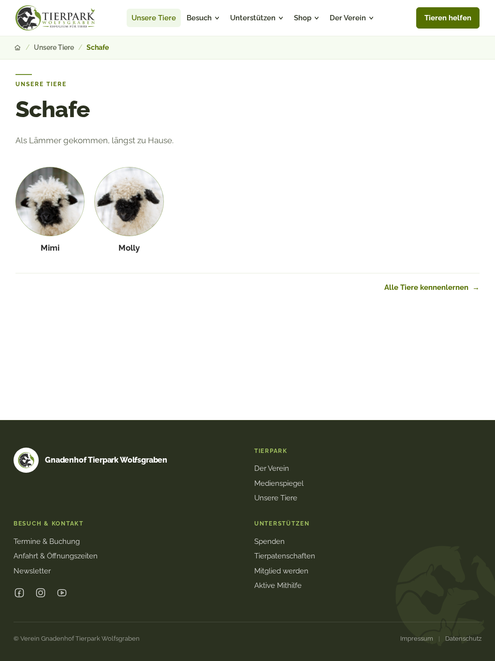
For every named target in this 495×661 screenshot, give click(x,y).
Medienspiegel (279, 483)
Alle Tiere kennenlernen (432, 287)
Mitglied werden (281, 571)
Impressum (416, 638)
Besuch (199, 18)
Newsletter (32, 571)
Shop (302, 18)
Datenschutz (463, 638)
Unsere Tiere (153, 18)
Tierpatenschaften (284, 556)
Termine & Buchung (47, 541)
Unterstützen (253, 18)
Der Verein (348, 18)
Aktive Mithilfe (278, 585)
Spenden (269, 541)
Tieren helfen (447, 18)
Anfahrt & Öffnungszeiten (56, 556)
